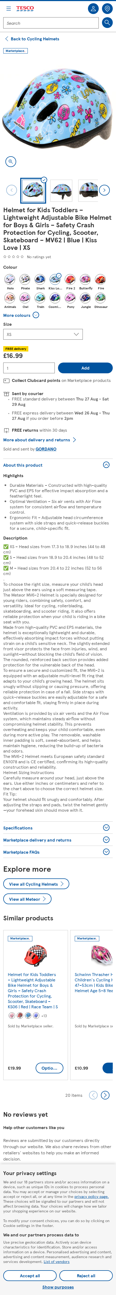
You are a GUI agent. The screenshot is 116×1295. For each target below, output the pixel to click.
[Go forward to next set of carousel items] (105, 1095)
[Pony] (70, 298)
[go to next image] (104, 190)
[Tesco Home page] (25, 8)
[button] (22, 315)
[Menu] (8, 8)
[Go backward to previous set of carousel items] (93, 1095)
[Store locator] (107, 8)
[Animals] (9, 298)
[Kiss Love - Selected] (55, 279)
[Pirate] (24, 279)
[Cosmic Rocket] (55, 298)
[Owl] (24, 298)
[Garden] (36, 1016)
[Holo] (9, 279)
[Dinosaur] (100, 298)
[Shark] (39, 279)
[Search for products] (107, 22)
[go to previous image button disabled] (11, 190)
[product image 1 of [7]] (58, 114)
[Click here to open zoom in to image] (10, 161)
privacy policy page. (91, 1196)
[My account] (93, 8)
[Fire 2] (70, 279)
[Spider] (20, 1016)
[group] (35, 1006)
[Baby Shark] (28, 1016)
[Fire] (100, 279)
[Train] (39, 298)
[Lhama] (12, 1016)
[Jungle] (85, 298)
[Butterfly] (85, 279)
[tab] (33, 191)
